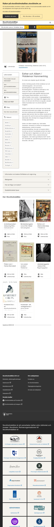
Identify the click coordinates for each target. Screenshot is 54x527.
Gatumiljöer (8, 154)
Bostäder (7, 159)
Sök (26, 27)
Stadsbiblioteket (23, 67)
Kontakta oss (31, 379)
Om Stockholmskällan (33, 382)
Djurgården (8, 131)
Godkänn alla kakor (10, 16)
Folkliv (6, 156)
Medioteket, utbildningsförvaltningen (12, 379)
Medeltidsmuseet (7, 386)
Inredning (7, 125)
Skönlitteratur (8, 162)
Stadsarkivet (6, 393)
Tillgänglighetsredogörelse (34, 386)
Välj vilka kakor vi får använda (31, 16)
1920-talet (7, 151)
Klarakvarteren (9, 148)
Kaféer (6, 139)
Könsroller (7, 142)
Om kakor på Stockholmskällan (11, 11)
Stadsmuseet (6, 382)
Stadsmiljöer (8, 134)
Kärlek (6, 122)
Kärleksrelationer (9, 128)
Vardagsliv (7, 165)
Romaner (7, 145)
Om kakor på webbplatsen (34, 389)
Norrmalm (7, 137)
